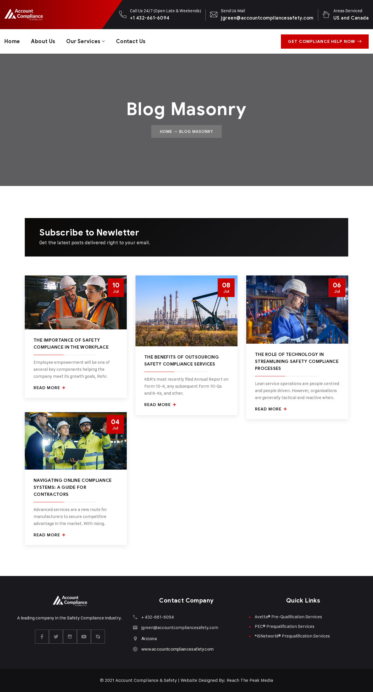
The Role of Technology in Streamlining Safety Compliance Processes (297, 361)
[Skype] (98, 637)
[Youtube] (84, 637)
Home (12, 41)
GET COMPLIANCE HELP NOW (321, 41)
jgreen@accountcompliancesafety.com (267, 18)
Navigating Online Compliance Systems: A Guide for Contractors (73, 487)
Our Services (83, 41)
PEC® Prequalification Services (284, 626)
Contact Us (131, 41)
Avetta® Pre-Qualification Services (288, 616)
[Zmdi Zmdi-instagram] (70, 637)
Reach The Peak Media (250, 680)
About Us (43, 41)
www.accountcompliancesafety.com (177, 649)
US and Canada (351, 18)
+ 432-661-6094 (157, 617)
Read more (47, 387)
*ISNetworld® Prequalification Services (292, 636)
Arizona (149, 638)
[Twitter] (56, 637)
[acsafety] (23, 14)
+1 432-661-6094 (149, 18)
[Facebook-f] (42, 637)
